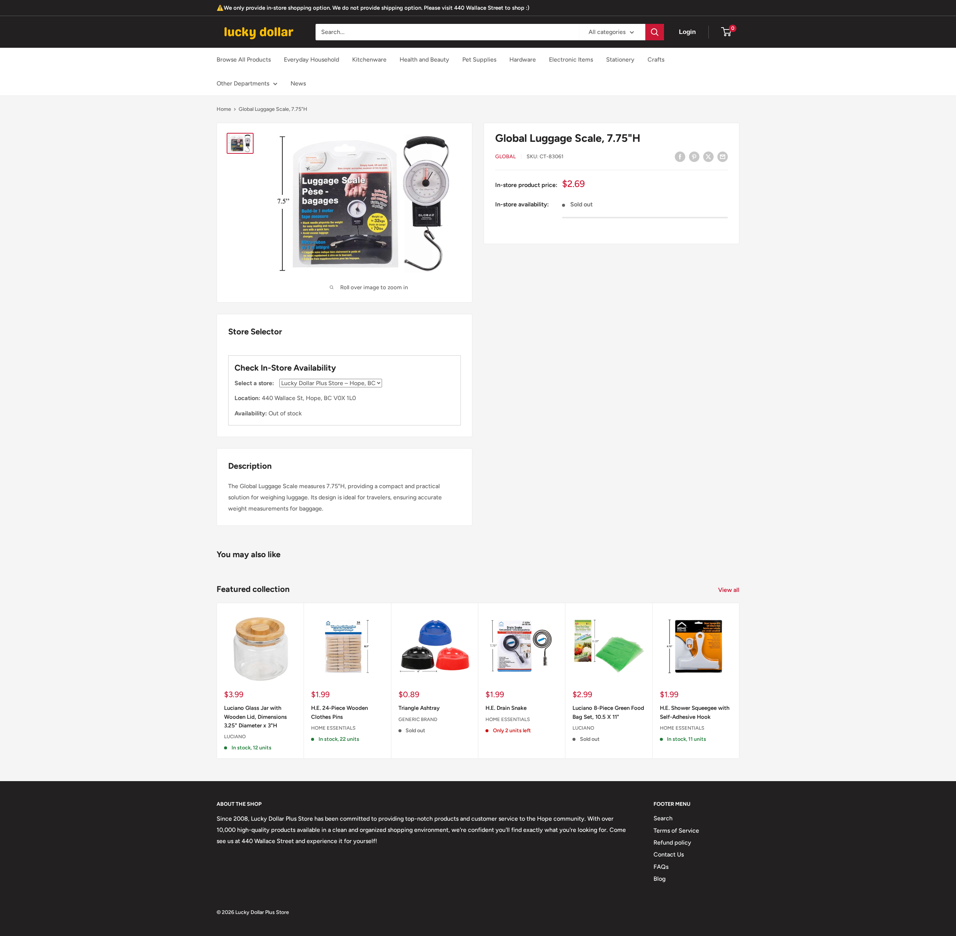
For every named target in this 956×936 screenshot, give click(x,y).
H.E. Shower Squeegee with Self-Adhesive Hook (694, 712)
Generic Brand (417, 719)
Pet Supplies (479, 59)
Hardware (522, 59)
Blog (659, 878)
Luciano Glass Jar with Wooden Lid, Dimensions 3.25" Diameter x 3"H (255, 717)
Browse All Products (244, 59)
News (298, 83)
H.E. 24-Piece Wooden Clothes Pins (339, 712)
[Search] (654, 32)
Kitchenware (369, 59)
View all (729, 589)
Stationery (620, 59)
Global (505, 157)
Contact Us (669, 854)
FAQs (661, 866)
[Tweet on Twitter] (708, 156)
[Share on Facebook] (680, 156)
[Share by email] (722, 156)
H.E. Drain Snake (506, 708)
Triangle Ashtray (419, 708)
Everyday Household (311, 59)
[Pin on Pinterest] (694, 156)
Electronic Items (571, 59)
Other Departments (243, 83)
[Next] (739, 680)
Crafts (656, 59)
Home (224, 109)
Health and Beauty (424, 59)
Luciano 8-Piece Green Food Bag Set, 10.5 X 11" (608, 712)
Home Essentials (333, 728)
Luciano (235, 737)
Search (663, 818)
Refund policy (672, 842)
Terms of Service (676, 830)
